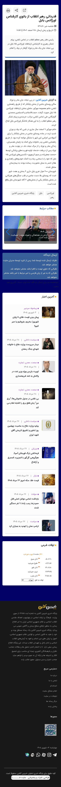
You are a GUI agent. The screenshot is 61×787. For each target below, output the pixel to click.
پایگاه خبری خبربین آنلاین (23, 193)
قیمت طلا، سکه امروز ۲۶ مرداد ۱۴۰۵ (23, 480)
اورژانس (50, 193)
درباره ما (53, 675)
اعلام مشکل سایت (49, 690)
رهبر (52, 197)
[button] (8, 231)
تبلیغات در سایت (50, 696)
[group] (30, 230)
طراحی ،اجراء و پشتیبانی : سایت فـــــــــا (30, 777)
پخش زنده (52, 706)
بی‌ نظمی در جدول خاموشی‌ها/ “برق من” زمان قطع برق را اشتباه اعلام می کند (23, 403)
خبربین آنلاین (41, 100)
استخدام (53, 685)
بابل (40, 193)
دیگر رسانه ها (51, 701)
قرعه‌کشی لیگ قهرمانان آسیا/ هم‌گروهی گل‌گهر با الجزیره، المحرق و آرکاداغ (23, 458)
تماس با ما (53, 680)
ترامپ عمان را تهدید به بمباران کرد (24, 526)
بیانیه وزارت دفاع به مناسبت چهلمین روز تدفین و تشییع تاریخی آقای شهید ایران (23, 430)
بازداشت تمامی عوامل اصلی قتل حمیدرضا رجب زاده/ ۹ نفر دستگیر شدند (24, 503)
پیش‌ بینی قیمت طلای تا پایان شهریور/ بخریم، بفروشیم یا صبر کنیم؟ (25, 322)
